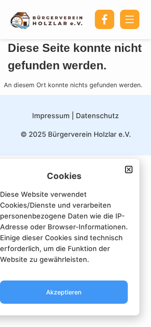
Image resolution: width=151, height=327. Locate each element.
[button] (129, 169)
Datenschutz (97, 116)
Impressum (51, 116)
